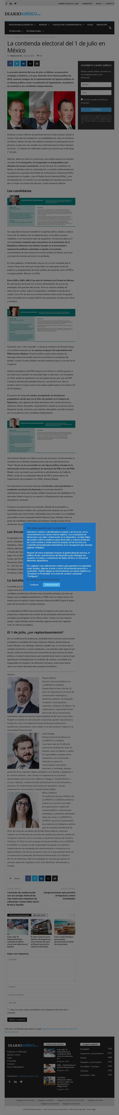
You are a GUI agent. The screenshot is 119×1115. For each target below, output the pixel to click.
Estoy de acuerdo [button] (51, 585)
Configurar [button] (34, 585)
